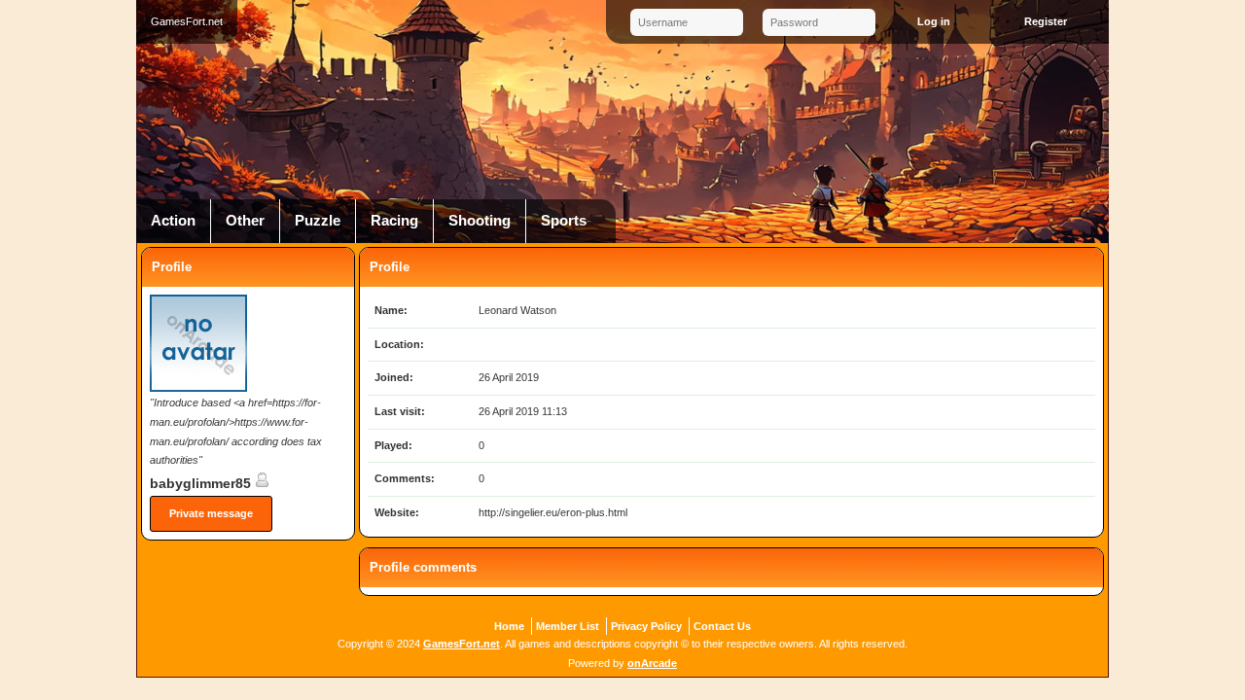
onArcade (652, 663)
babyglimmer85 (202, 483)
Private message (211, 513)
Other (245, 220)
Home (509, 626)
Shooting (479, 220)
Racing (394, 220)
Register (1045, 21)
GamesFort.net (461, 643)
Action (173, 220)
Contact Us (722, 626)
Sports (564, 220)
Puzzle (317, 220)
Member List (567, 626)
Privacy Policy (646, 626)
